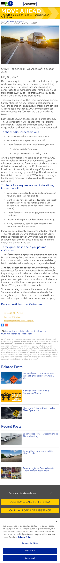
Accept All (30, 558)
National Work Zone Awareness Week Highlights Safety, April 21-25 (39, 375)
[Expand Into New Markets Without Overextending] (11, 439)
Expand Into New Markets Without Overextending (40, 435)
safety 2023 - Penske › (14, 313)
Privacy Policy (24, 537)
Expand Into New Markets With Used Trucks (38, 452)
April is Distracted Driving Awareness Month (36, 392)
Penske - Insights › (12, 317)
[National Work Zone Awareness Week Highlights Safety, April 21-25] (11, 379)
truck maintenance (10, 334)
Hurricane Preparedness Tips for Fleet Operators (39, 409)
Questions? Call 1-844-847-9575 (30, 502)
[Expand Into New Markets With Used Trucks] (11, 456)
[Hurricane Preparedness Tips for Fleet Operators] (11, 413)
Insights (19, 21)
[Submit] (51, 493)
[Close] (56, 521)
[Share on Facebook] (2, 325)
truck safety (40, 331)
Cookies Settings (30, 543)
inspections (10, 331)
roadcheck (27, 334)
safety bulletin (25, 331)
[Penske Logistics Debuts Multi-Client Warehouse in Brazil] (11, 474)
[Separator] (6, 325)
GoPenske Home (7, 21)
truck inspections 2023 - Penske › (19, 320)
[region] (30, 540)
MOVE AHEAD (21, 11)
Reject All (30, 550)
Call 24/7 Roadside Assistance (30, 510)
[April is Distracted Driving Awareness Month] (11, 396)
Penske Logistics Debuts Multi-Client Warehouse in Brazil (38, 469)
